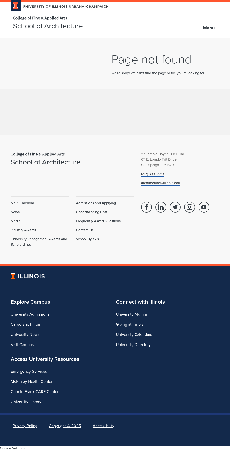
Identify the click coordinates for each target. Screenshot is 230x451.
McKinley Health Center (32, 381)
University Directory (133, 345)
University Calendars (134, 334)
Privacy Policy (25, 426)
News (15, 212)
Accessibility (103, 426)
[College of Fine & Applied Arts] (58, 18)
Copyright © (65, 426)
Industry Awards (23, 230)
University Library (26, 402)
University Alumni (131, 314)
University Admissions (30, 314)
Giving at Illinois (129, 324)
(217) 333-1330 (152, 173)
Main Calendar (22, 203)
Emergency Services (29, 371)
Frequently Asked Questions (98, 221)
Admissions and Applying (96, 203)
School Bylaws (87, 239)
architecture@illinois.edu (160, 182)
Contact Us (84, 230)
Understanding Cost (91, 212)
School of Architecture (48, 25)
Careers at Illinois (26, 324)
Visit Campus (22, 345)
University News (25, 334)
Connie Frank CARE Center (35, 392)
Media (16, 221)
